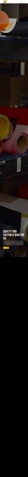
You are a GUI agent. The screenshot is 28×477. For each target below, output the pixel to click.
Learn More (6, 247)
